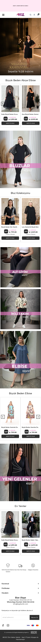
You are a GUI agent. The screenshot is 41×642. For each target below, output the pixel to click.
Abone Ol (34, 617)
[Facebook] (3, 625)
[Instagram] (8, 625)
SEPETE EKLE (10, 123)
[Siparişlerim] (34, 15)
